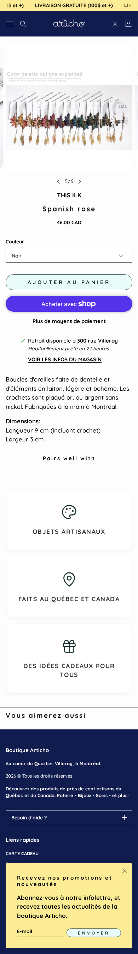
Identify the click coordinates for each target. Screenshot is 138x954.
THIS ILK (69, 195)
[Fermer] (124, 871)
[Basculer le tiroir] (9, 23)
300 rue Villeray (97, 340)
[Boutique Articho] (69, 24)
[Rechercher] (23, 24)
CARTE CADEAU (22, 853)
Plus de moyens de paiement (69, 321)
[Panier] (128, 24)
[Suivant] (79, 181)
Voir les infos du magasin (65, 359)
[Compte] (115, 24)
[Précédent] (58, 181)
